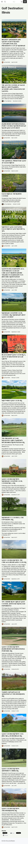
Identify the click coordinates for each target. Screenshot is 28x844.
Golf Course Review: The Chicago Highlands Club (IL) (14, 561)
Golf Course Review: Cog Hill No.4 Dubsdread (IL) (13, 735)
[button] (5, 2)
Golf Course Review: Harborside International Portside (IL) (13, 649)
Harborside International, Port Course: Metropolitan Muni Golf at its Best (14, 126)
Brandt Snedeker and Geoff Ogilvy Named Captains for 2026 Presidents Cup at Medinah (13, 43)
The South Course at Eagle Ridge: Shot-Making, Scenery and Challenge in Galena (13, 88)
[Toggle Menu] (25, 1)
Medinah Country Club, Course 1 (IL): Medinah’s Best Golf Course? (13, 315)
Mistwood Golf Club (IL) (12, 401)
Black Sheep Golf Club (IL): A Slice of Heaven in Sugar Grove (13, 357)
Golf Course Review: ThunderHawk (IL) (10, 810)
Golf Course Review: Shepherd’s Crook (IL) (10, 770)
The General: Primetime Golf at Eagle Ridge (14, 162)
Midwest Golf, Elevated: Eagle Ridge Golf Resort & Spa (13, 229)
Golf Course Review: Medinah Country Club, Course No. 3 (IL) (12, 481)
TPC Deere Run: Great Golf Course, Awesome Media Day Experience (13, 604)
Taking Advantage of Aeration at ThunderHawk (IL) (13, 694)
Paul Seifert (7, 62)
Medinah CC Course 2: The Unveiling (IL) (13, 519)
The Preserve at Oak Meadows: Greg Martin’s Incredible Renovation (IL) (13, 440)
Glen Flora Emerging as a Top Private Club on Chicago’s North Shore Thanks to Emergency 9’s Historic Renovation (13, 273)
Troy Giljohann (8, 101)
